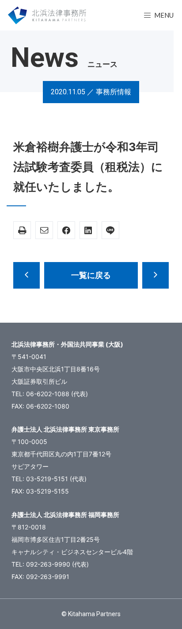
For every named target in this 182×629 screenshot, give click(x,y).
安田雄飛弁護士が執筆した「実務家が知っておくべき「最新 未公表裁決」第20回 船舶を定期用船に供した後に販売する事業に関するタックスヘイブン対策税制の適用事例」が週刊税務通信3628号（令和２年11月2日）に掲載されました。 (26, 275)
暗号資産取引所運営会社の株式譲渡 (155, 275)
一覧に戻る (91, 275)
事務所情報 (113, 92)
